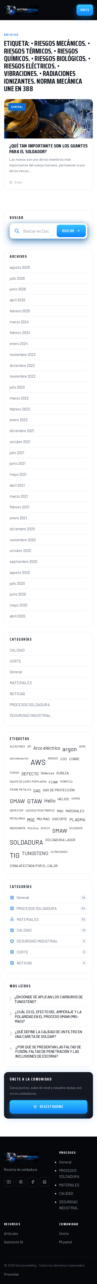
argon (69, 748)
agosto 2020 (20, 572)
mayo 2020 (18, 605)
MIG (31, 820)
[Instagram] (20, 1182)
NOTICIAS (17, 693)
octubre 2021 (20, 441)
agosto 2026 (20, 267)
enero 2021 (18, 518)
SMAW (59, 830)
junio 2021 (17, 463)
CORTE (15, 661)
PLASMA (77, 819)
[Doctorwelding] (21, 10)
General (16, 672)
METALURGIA (17, 818)
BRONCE (53, 758)
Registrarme (52, 1107)
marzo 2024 (19, 322)
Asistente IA (13, 1242)
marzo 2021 (19, 496)
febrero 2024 (20, 332)
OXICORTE (59, 819)
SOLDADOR (75, 828)
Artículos (11, 1233)
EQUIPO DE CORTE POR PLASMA (28, 781)
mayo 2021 (18, 474)
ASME (82, 746)
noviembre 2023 (23, 354)
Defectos (47, 773)
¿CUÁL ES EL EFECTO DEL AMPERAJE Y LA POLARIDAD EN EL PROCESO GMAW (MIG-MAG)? (48, 1016)
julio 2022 (17, 387)
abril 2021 (17, 485)
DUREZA (62, 773)
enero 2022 (19, 419)
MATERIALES (21, 682)
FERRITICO (66, 781)
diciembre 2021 (22, 430)
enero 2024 (19, 343)
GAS (37, 790)
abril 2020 (17, 616)
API (29, 746)
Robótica (33, 828)
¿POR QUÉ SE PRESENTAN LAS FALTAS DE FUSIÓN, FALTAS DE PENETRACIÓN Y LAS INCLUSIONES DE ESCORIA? (48, 1052)
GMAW (17, 801)
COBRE (74, 759)
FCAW (53, 782)
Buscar (68, 231)
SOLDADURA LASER (60, 840)
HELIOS (63, 799)
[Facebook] (32, 1182)
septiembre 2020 (23, 561)
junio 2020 (18, 594)
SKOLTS (45, 828)
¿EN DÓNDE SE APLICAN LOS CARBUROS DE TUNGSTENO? (48, 999)
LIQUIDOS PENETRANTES (40, 810)
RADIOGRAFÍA (17, 828)
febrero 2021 (19, 507)
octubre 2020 (20, 550)
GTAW (34, 801)
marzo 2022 (19, 398)
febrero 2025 (20, 311)
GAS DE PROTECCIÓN (59, 790)
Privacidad (11, 1274)
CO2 (63, 759)
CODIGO (14, 772)
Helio (49, 800)
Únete (84, 9)
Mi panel (65, 1242)
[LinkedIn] (44, 1182)
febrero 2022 (20, 409)
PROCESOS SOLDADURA (30, 704)
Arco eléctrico (46, 748)
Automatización (19, 758)
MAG (60, 811)
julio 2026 (17, 278)
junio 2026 (18, 289)
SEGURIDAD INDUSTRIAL (30, 715)
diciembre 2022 (22, 365)
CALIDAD (17, 650)
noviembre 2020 (23, 540)
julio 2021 (17, 452)
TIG (15, 855)
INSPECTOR (16, 810)
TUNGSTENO (35, 853)
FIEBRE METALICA (20, 789)
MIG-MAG (43, 819)
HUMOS (75, 798)
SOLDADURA (26, 842)
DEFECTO (30, 773)
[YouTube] (8, 1182)
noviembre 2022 (23, 376)
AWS (38, 762)
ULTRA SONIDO (59, 851)
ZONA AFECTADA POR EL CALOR (34, 866)
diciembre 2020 (22, 529)
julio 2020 (17, 583)
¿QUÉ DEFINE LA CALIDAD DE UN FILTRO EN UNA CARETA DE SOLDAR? (48, 1034)
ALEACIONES (17, 746)
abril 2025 (17, 300)
